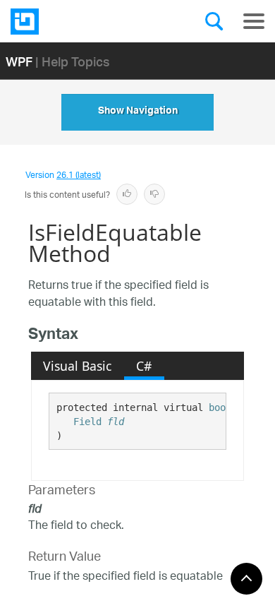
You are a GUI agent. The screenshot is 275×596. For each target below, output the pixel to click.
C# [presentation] (144, 365)
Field (87, 421)
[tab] (77, 366)
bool (220, 407)
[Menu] (253, 21)
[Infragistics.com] (81, 21)
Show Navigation (138, 112)
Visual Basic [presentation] (77, 365)
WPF (19, 61)
